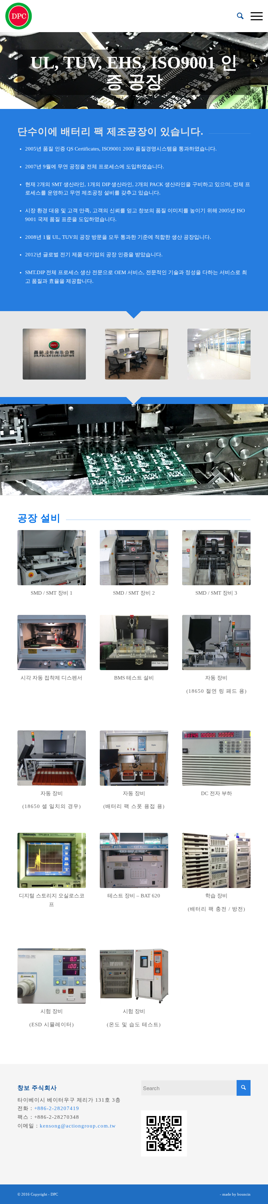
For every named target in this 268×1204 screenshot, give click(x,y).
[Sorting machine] (51, 758)
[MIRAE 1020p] (216, 557)
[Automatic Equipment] (216, 642)
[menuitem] (237, 16)
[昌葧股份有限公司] (18, 16)
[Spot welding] (134, 758)
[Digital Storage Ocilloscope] (51, 860)
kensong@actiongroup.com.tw (78, 1126)
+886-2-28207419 (56, 1108)
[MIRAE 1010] (134, 557)
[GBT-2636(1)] (134, 976)
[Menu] (253, 16)
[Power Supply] (216, 758)
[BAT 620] (134, 860)
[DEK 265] (51, 557)
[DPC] (54, 354)
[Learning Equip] (216, 860)
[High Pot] (51, 976)
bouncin (244, 1194)
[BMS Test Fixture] (134, 642)
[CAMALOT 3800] (51, 642)
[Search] (237, 16)
